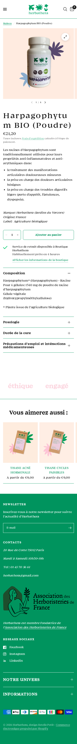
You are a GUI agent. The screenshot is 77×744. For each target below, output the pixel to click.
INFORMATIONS (20, 694)
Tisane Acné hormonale (20, 470)
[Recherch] (65, 9)
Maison (7, 23)
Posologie (11, 322)
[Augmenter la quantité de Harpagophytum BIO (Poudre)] (18, 235)
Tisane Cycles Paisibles (57, 470)
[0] (71, 9)
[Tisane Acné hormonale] (20, 442)
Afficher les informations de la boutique (40, 260)
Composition (14, 273)
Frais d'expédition (33, 138)
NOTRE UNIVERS (21, 679)
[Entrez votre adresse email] (70, 528)
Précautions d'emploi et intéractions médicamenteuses (34, 345)
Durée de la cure (17, 333)
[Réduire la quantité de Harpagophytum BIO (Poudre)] (6, 235)
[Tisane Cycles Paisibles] (56, 442)
